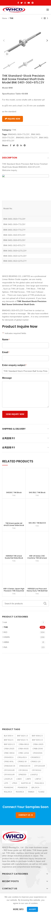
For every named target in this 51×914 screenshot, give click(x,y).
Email (5, 352)
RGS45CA (20, 792)
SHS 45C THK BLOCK (37, 523)
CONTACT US (24, 815)
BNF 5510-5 (8, 740)
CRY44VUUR (9, 775)
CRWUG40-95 (24, 766)
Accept (32, 909)
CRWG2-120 (36, 762)
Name (5, 339)
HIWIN (7, 637)
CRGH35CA (8, 757)
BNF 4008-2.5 (37, 736)
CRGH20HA (37, 753)
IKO (5, 632)
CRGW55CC (36, 757)
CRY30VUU (36, 770)
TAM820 (31, 792)
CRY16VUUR (39, 766)
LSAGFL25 (8, 779)
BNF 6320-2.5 (9, 744)
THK (11, 18)
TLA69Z (41, 792)
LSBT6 (28, 779)
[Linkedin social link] (21, 145)
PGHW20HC (9, 788)
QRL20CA (35, 788)
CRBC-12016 (23, 753)
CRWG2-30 (22, 762)
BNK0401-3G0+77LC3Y (18, 134)
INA (5, 647)
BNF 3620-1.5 (22, 736)
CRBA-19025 (38, 744)
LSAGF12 (34, 775)
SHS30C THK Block (14, 492)
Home (5, 18)
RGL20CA (8, 792)
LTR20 (14, 783)
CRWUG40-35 (9, 766)
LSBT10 (38, 779)
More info (18, 909)
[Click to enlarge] (7, 54)
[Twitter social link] (21, 3)
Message (7, 378)
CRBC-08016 (9, 753)
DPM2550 (22, 775)
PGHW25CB (22, 788)
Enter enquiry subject (14, 365)
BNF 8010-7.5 (22, 740)
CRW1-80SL (9, 762)
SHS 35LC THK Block (37, 492)
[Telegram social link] (24, 145)
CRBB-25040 (38, 749)
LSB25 (19, 779)
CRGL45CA (22, 757)
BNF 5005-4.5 (37, 740)
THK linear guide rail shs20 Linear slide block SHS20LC (14, 525)
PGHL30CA (39, 783)
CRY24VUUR (9, 770)
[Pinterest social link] (32, 3)
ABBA (6, 642)
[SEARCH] (45, 603)
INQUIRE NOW (14, 119)
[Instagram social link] (25, 3)
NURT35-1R (26, 783)
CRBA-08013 (24, 744)
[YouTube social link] (29, 3)
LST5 (6, 783)
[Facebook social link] (18, 3)
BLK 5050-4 (8, 736)
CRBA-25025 (9, 749)
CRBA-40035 (23, 749)
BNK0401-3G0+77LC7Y (26, 137)
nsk (5, 622)
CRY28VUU (23, 770)
